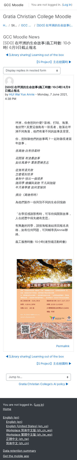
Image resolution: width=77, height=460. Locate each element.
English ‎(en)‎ (11, 417)
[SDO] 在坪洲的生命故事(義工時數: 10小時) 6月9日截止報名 (55, 25)
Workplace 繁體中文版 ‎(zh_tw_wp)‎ (29, 434)
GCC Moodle (13, 5)
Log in (67, 4)
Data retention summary (19, 451)
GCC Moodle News (27, 25)
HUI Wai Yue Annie (22, 94)
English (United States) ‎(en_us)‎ (27, 426)
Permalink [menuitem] (62, 346)
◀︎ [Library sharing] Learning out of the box (35, 55)
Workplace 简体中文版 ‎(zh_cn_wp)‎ (29, 430)
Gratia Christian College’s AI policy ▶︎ (43, 384)
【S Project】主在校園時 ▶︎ (53, 62)
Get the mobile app (16, 456)
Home (5, 25)
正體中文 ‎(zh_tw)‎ (17, 439)
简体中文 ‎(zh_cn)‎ (17, 443)
